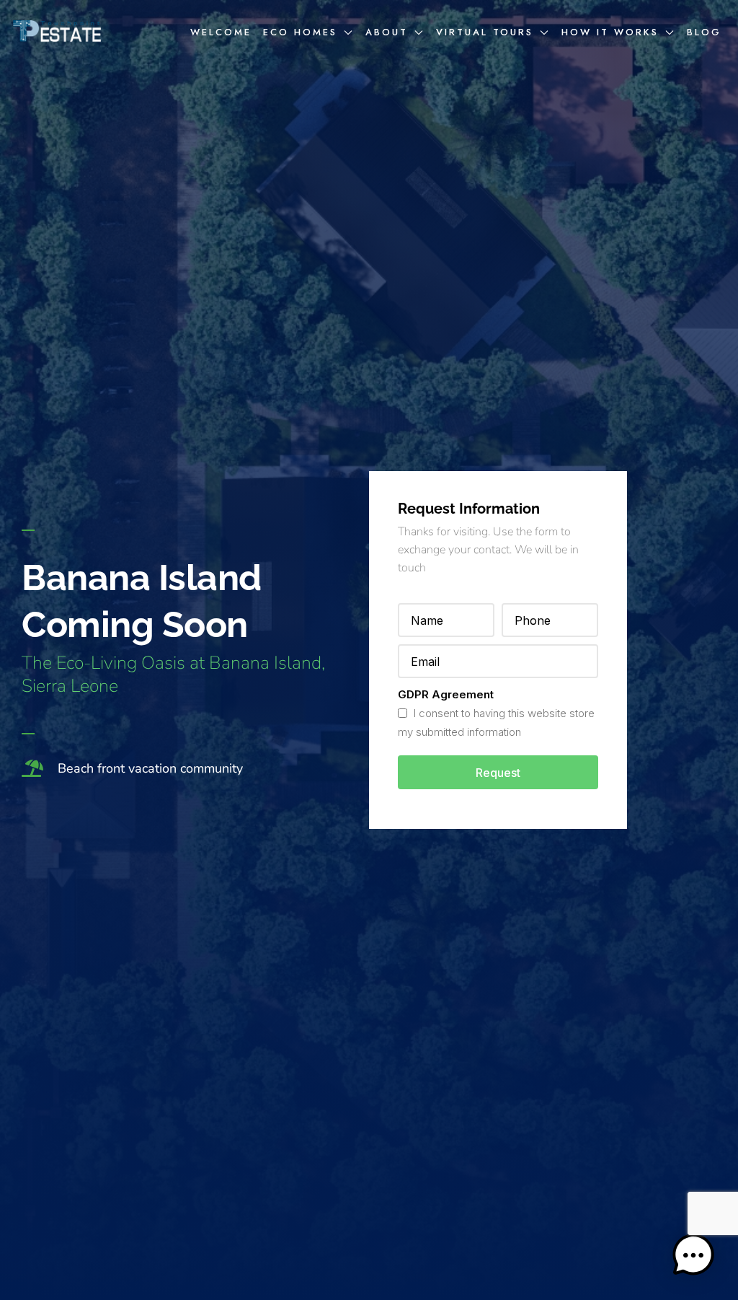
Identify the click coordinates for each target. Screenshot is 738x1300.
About (386, 32)
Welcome (221, 32)
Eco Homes (300, 32)
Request (498, 772)
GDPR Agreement (446, 694)
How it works (610, 32)
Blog (704, 32)
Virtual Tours (484, 32)
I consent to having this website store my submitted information (496, 722)
